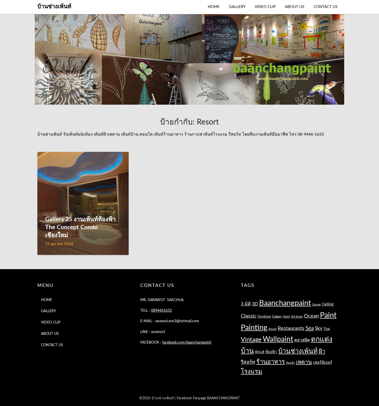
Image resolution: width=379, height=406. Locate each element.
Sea (310, 328)
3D (255, 304)
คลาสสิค (302, 340)
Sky (319, 328)
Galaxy (277, 316)
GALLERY (237, 7)
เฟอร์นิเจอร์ (322, 362)
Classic (249, 316)
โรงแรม (251, 372)
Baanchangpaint (285, 303)
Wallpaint (278, 339)
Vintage (251, 340)
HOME (214, 7)
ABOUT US (294, 7)
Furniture (264, 316)
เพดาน (304, 362)
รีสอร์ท (248, 362)
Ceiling (328, 304)
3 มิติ (246, 304)
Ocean (311, 316)
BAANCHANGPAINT (223, 398)
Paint (328, 315)
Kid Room (297, 316)
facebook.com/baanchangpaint (186, 342)
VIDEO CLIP (265, 7)
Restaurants (291, 328)
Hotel (286, 316)
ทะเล (259, 352)
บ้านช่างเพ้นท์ (54, 6)
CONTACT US (325, 7)
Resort (272, 329)
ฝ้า (322, 351)
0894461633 (161, 310)
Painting (254, 328)
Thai (327, 329)
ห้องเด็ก (290, 362)
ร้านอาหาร (270, 362)
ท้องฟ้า (271, 352)
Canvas (316, 304)
